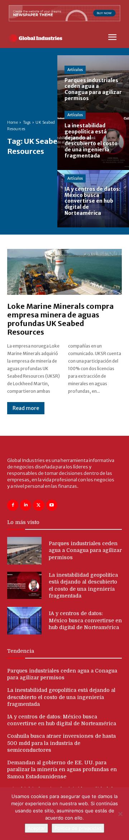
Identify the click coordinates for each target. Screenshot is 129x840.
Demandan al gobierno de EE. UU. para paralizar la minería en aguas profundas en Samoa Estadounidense (62, 769)
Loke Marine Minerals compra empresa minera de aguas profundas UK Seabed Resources (60, 319)
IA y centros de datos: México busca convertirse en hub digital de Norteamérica (85, 620)
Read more (26, 408)
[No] (120, 813)
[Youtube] (51, 505)
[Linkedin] (25, 505)
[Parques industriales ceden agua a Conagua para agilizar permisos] (93, 84)
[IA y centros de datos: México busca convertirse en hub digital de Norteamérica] (93, 198)
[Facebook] (12, 505)
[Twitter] (38, 505)
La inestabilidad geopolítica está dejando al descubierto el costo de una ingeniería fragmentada (61, 697)
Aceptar (36, 828)
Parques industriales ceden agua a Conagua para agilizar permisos (85, 550)
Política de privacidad (77, 828)
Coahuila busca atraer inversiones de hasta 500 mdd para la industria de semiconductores (61, 743)
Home (12, 122)
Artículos (75, 69)
